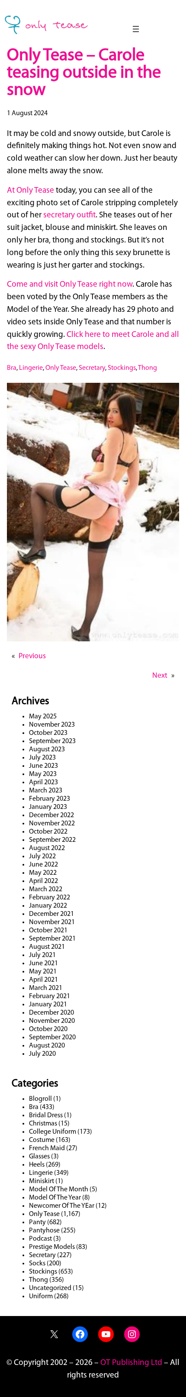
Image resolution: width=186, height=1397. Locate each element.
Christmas (43, 1123)
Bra (11, 368)
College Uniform (52, 1132)
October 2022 (48, 831)
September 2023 (52, 741)
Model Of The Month (58, 1189)
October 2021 (48, 930)
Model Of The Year (55, 1197)
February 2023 (49, 799)
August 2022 (47, 848)
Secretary (92, 368)
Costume (42, 1140)
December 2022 (51, 815)
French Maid (47, 1148)
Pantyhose (44, 1230)
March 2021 (45, 988)
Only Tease (60, 368)
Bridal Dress (46, 1115)
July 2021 (42, 955)
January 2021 (48, 1004)
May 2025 (43, 716)
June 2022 (43, 864)
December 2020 (51, 1012)
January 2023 (48, 807)
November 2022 (52, 823)
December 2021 (51, 914)
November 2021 (52, 922)
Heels (37, 1164)
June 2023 (43, 766)
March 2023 (45, 790)
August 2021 (47, 947)
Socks (37, 1263)
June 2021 (43, 963)
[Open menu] (136, 29)
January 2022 (48, 905)
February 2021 (49, 996)
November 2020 (52, 1021)
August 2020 (47, 1045)
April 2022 (43, 881)
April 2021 (43, 980)
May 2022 (43, 873)
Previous (32, 656)
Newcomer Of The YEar (61, 1206)
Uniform (41, 1296)
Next (159, 675)
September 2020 (52, 1037)
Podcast (40, 1238)
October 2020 (48, 1029)
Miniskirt (41, 1181)
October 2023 (48, 733)
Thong (147, 368)
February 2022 (49, 897)
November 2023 (52, 724)
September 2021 (52, 938)
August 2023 (47, 749)
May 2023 (43, 774)
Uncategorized (50, 1288)
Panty (37, 1222)
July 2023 (42, 757)
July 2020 (42, 1054)
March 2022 (45, 889)
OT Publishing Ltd (131, 1363)
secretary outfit (69, 215)
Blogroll (40, 1099)
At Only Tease (30, 191)
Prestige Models (52, 1247)
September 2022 (52, 840)
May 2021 (43, 971)
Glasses (39, 1156)
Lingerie (31, 368)
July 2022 (42, 856)
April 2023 (43, 782)
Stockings (122, 368)
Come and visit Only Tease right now (69, 285)
